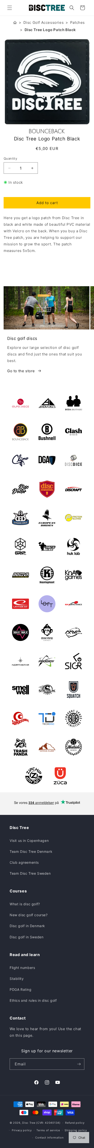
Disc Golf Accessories (43, 22)
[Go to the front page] (15, 22)
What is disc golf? (25, 904)
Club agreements (24, 862)
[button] (9, 7)
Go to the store (21, 371)
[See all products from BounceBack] (47, 131)
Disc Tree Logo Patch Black (50, 29)
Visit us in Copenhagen (29, 840)
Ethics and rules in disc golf (33, 1000)
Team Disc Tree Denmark (31, 851)
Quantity (10, 158)
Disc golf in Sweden (26, 937)
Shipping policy (76, 1130)
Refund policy (74, 1122)
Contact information (49, 1137)
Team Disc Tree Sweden (30, 873)
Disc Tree (28, 1122)
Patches (77, 22)
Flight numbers (22, 968)
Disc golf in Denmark (27, 926)
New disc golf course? (29, 915)
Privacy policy (22, 1130)
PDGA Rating (21, 989)
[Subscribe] (79, 1064)
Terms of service (48, 1130)
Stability (17, 978)
